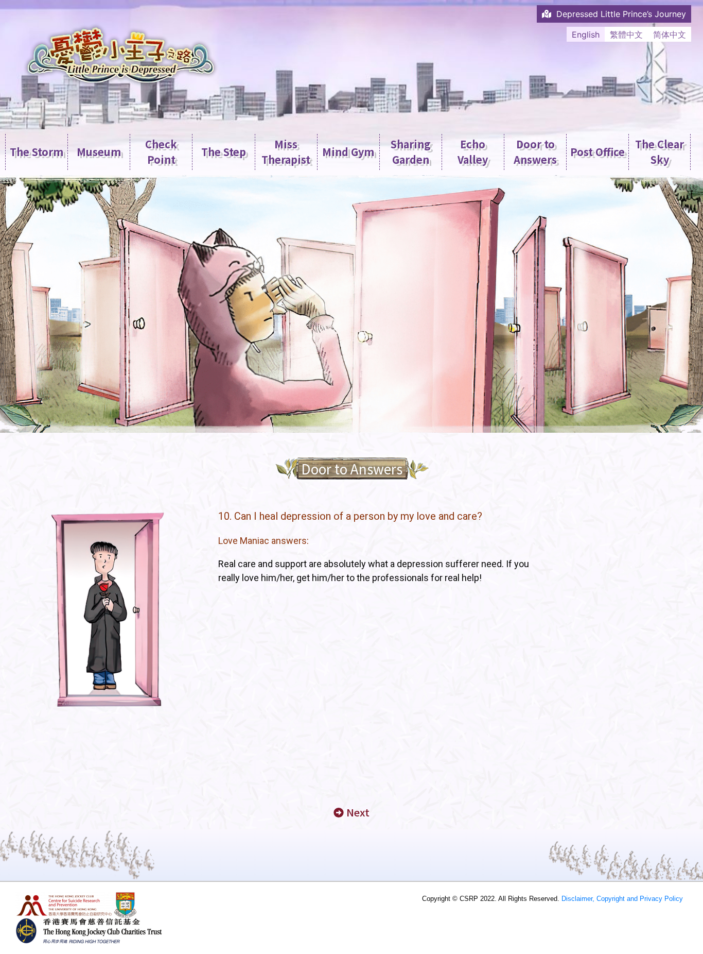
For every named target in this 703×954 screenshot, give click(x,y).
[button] (351, 812)
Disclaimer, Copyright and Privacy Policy (622, 898)
